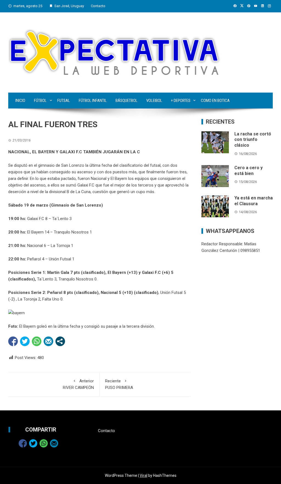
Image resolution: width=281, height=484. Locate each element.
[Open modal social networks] (60, 341)
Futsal (63, 100)
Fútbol (40, 100)
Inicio (20, 100)
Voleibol (154, 100)
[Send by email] (48, 341)
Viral (143, 475)
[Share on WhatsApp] (36, 341)
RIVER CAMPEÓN (78, 384)
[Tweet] (25, 341)
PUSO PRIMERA (119, 384)
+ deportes (180, 100)
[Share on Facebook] (13, 341)
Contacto (98, 6)
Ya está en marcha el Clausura (253, 200)
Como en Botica (215, 100)
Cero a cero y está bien (248, 170)
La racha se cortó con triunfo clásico (252, 139)
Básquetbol (126, 100)
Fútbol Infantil (93, 100)
